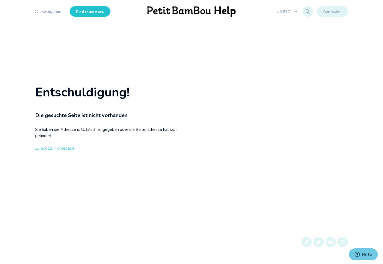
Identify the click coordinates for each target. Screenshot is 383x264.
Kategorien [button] (50, 11)
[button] (287, 11)
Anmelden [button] (332, 11)
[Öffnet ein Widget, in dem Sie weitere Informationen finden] (363, 254)
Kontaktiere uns (90, 11)
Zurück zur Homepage (55, 148)
